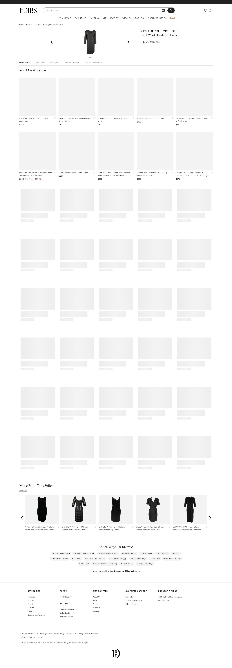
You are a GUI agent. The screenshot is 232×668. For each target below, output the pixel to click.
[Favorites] (205, 10)
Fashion (139, 18)
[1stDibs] (28, 10)
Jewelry (114, 18)
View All (23, 490)
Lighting (94, 18)
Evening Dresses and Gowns (53, 24)
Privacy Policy (59, 633)
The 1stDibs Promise (93, 62)
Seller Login (65, 613)
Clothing (37, 24)
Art (104, 18)
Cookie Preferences (28, 637)
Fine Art (31, 604)
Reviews (96, 611)
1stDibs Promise (131, 604)
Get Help (129, 596)
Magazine (170, 596)
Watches (127, 18)
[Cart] (210, 10)
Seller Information (71, 62)
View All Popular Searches (116, 570)
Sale (172, 18)
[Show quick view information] (54, 118)
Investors (96, 607)
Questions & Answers (36, 615)
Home (21, 24)
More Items (24, 62)
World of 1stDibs (157, 18)
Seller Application (67, 609)
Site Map (40, 637)
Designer (54, 62)
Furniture (80, 18)
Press (95, 600)
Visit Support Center (133, 600)
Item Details (40, 62)
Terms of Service (77, 642)
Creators (31, 611)
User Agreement (46, 633)
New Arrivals (64, 18)
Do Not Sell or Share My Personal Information (82, 633)
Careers (96, 604)
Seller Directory (66, 616)
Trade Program (66, 596)
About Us (96, 596)
